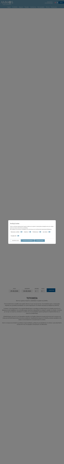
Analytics (26, 232)
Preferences (35, 232)
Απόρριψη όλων (15, 240)
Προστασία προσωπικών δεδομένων (44, 229)
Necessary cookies (15, 232)
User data (45, 232)
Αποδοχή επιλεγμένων (27, 240)
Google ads (13, 235)
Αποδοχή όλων (39, 240)
